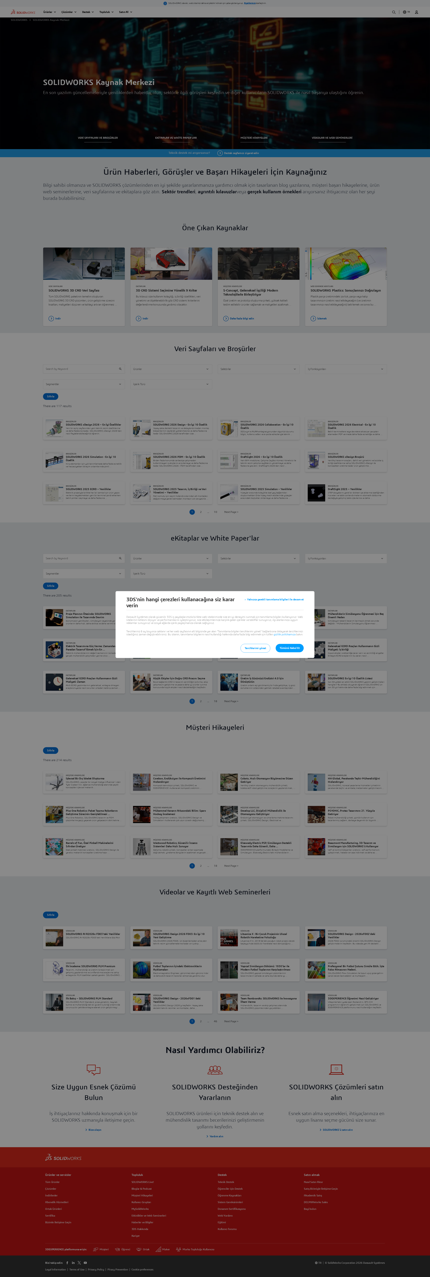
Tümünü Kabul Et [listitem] (290, 648)
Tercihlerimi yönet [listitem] (255, 648)
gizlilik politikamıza (285, 634)
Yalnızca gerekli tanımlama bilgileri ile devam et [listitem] (275, 599)
